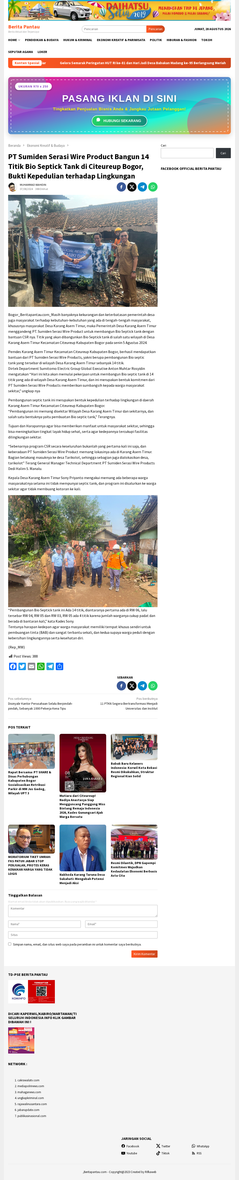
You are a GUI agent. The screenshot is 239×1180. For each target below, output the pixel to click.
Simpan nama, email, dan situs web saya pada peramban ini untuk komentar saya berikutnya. (77, 944)
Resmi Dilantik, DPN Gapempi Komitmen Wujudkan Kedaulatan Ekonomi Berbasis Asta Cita (134, 869)
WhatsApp (203, 1146)
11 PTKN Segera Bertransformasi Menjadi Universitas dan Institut (129, 704)
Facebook (133, 1146)
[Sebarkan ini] (121, 187)
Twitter (166, 1146)
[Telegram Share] (142, 187)
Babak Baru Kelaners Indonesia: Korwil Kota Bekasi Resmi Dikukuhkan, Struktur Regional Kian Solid (134, 769)
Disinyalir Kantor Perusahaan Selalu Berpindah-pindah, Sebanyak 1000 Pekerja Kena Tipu (40, 704)
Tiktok (165, 1153)
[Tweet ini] (132, 187)
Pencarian (155, 29)
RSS (199, 1153)
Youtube (132, 1153)
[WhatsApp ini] (153, 187)
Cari (163, 145)
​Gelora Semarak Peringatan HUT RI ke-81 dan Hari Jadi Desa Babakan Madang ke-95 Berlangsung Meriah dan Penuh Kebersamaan (110, 63)
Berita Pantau (24, 26)
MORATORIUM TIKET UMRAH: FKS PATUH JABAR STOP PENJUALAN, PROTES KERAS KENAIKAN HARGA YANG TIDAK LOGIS (30, 865)
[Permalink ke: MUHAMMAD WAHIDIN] (13, 186)
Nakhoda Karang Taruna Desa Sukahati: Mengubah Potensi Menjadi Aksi (82, 878)
